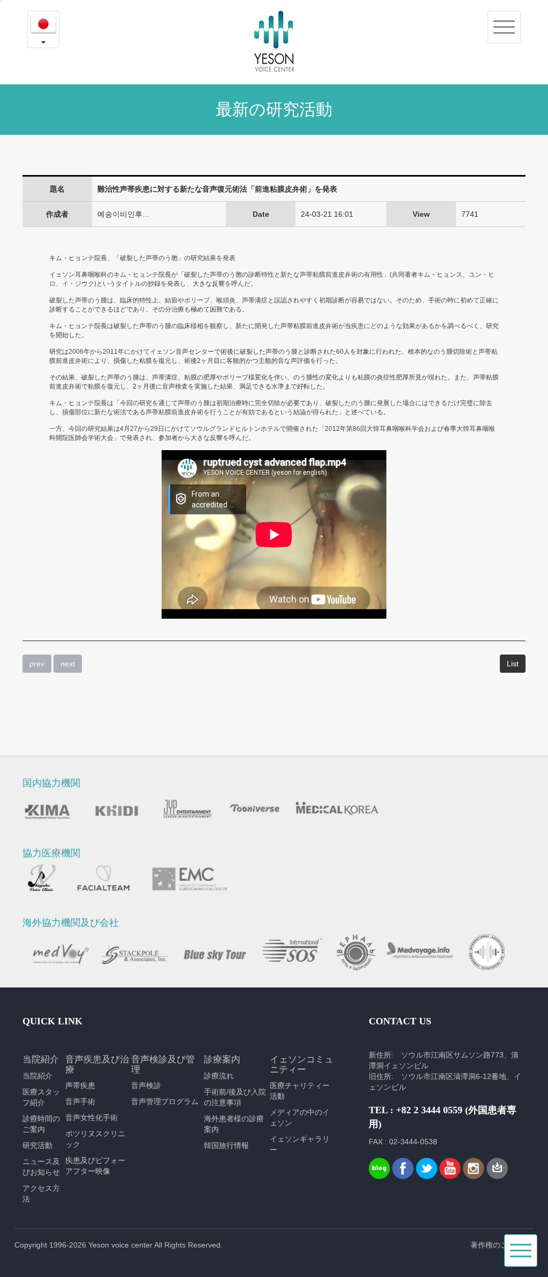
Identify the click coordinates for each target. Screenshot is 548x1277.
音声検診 (146, 1085)
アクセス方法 (41, 1193)
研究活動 (37, 1145)
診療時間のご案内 (41, 1124)
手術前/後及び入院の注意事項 (235, 1097)
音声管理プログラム (165, 1101)
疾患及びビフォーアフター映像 (95, 1165)
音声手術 (80, 1101)
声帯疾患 (80, 1085)
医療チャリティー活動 (300, 1090)
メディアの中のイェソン (300, 1117)
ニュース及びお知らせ (41, 1166)
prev (36, 663)
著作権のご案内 (496, 1245)
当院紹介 (37, 1075)
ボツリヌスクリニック (95, 1139)
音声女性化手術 (91, 1117)
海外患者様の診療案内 (234, 1124)
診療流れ (219, 1075)
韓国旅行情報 (226, 1145)
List (513, 663)
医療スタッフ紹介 (41, 1097)
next (67, 663)
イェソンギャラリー (300, 1144)
